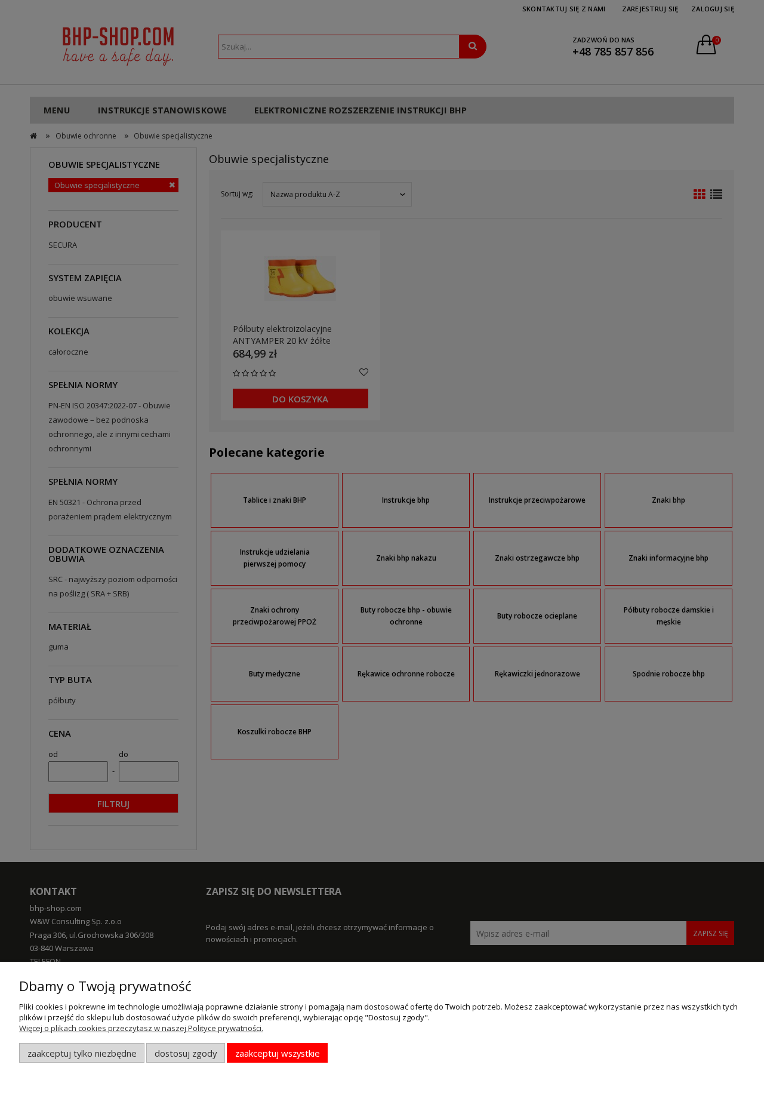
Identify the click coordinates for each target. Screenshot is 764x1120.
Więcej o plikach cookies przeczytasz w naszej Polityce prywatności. (141, 1028)
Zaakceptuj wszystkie (277, 1053)
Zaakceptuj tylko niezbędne (82, 1053)
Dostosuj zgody (186, 1053)
